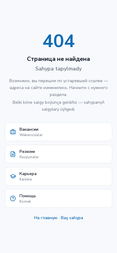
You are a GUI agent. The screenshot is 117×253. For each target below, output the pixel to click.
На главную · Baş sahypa (58, 218)
